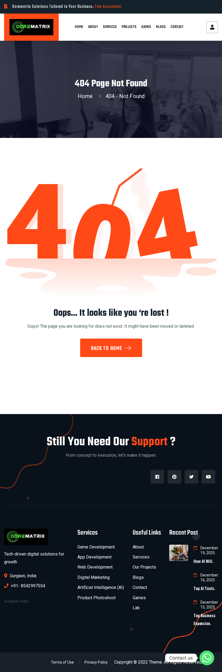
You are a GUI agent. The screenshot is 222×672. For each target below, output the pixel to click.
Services (110, 27)
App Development (94, 557)
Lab (136, 607)
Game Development (96, 547)
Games (146, 27)
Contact (177, 27)
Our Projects (144, 567)
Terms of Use (62, 662)
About (93, 27)
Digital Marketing (93, 577)
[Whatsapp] (207, 658)
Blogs (161, 27)
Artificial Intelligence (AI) (100, 587)
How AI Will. (203, 561)
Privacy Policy (96, 662)
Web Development (95, 567)
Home (79, 27)
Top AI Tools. (204, 588)
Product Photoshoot (96, 597)
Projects (129, 27)
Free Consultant (108, 6)
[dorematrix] (31, 27)
